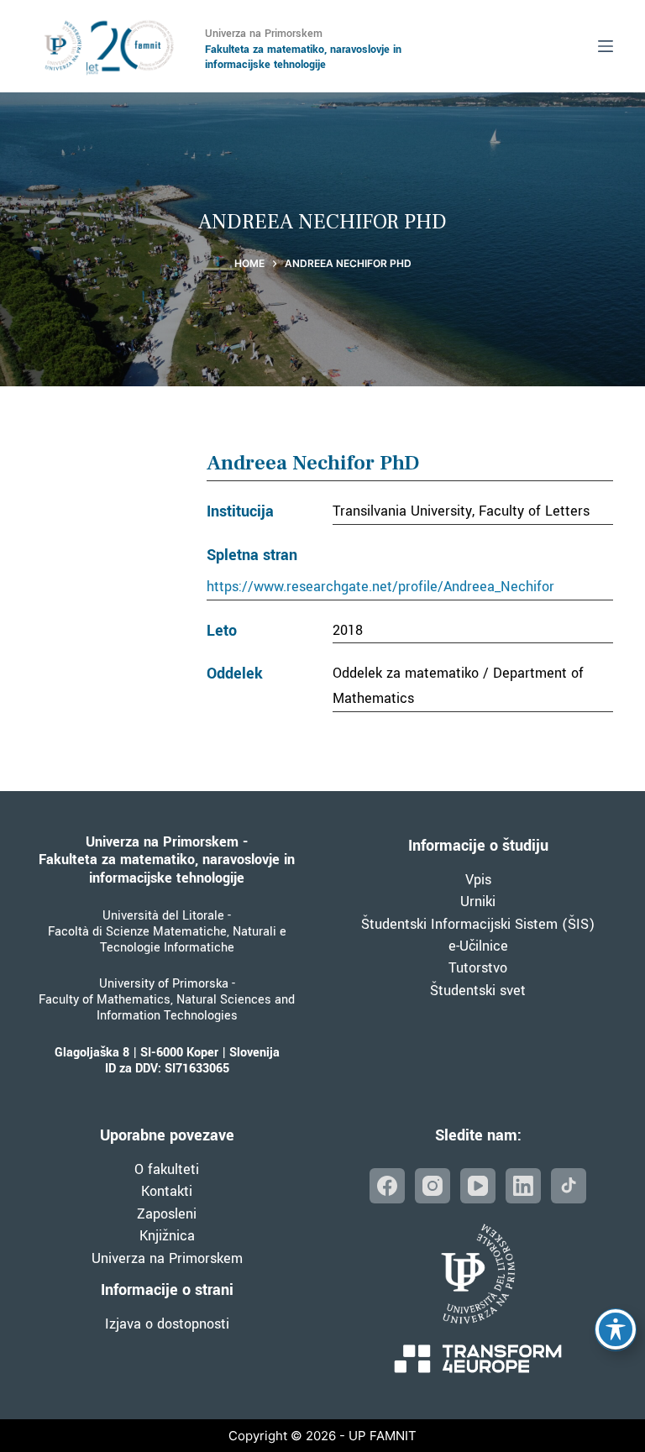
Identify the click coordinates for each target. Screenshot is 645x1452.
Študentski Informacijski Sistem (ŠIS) (478, 924)
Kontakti (166, 1191)
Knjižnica (167, 1235)
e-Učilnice (478, 946)
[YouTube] (478, 1185)
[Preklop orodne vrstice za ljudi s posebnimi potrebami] (615, 1329)
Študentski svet (478, 990)
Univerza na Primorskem (167, 1258)
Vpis (478, 879)
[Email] (568, 1185)
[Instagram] (432, 1185)
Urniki (478, 901)
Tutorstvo (477, 968)
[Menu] (605, 46)
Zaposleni (167, 1214)
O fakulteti (166, 1169)
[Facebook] (387, 1185)
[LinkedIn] (523, 1185)
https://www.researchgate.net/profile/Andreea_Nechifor (380, 586)
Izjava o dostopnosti (167, 1324)
